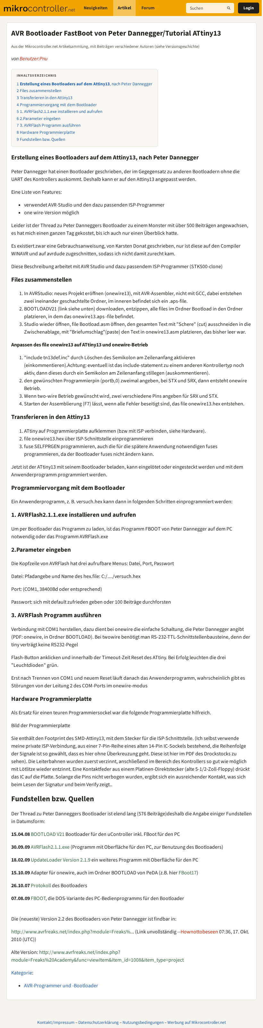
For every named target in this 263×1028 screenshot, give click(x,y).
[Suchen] (229, 8)
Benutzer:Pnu (33, 58)
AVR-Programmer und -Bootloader (61, 985)
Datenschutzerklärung (98, 1022)
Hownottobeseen (199, 931)
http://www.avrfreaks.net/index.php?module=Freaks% (70, 931)
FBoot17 (188, 872)
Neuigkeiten (95, 8)
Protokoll (41, 885)
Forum (148, 8)
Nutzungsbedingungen (143, 1022)
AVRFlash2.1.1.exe (50, 847)
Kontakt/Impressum (55, 1022)
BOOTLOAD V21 (47, 834)
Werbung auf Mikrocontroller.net (196, 1022)
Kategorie (21, 972)
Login (248, 8)
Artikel (124, 8)
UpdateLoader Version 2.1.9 (60, 859)
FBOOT (38, 898)
